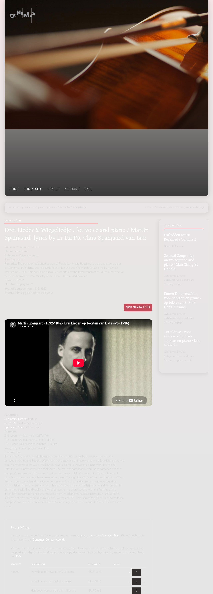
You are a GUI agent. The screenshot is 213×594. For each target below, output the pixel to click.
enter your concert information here (98, 535)
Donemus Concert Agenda (49, 540)
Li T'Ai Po (10, 423)
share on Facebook (155, 207)
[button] (138, 307)
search (54, 189)
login (202, 207)
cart (88, 189)
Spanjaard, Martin (15, 427)
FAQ (18, 556)
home (14, 189)
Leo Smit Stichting (16, 419)
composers (33, 189)
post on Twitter (176, 207)
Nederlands (192, 207)
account (72, 189)
